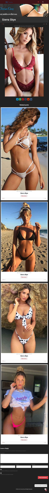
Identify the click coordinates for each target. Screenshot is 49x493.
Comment (2, 453)
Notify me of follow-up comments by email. (9, 470)
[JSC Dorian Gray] (9, 2)
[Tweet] (17, 99)
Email (17, 464)
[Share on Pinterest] (23, 99)
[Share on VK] (31, 99)
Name (1, 464)
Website (33, 464)
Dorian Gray (22, 26)
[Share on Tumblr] (25, 99)
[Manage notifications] (46, 490)
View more (24, 195)
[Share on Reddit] (28, 99)
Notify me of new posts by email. (6, 474)
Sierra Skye (24, 193)
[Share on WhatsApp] (20, 99)
